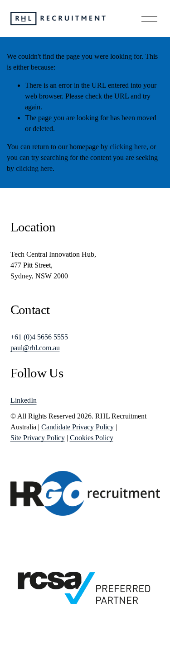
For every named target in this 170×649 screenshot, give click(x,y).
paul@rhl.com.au (35, 348)
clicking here (128, 146)
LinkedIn (23, 400)
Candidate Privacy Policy (77, 427)
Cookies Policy (91, 438)
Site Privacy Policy (37, 438)
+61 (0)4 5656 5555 (39, 337)
